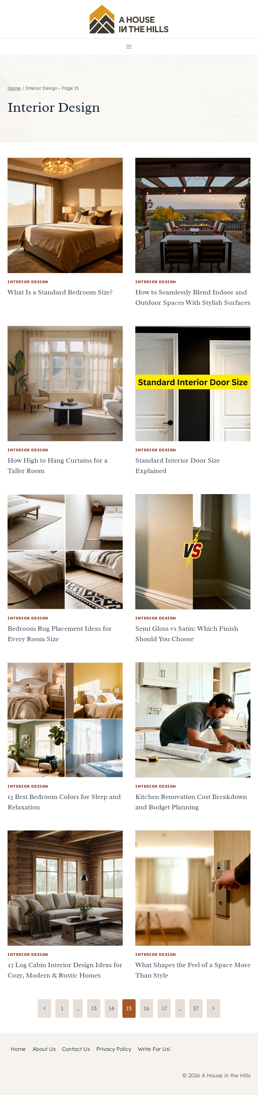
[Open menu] (129, 46)
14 (112, 1008)
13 (94, 1008)
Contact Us (76, 1049)
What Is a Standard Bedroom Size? (60, 292)
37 (196, 1008)
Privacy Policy (113, 1049)
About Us (44, 1049)
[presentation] (65, 215)
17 (164, 1008)
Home (18, 1049)
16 (146, 1008)
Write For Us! (154, 1049)
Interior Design (28, 281)
